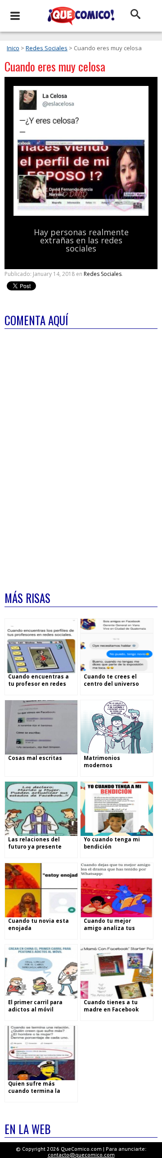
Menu (14, 16)
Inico (13, 48)
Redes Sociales (47, 48)
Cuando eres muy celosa (54, 66)
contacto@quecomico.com (81, 1154)
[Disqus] (81, 454)
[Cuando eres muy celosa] (81, 214)
